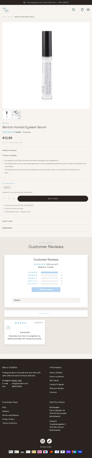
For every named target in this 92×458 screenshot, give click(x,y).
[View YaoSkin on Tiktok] (49, 441)
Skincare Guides (57, 388)
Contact (53, 392)
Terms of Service (9, 423)
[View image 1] (6, 114)
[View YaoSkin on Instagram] (42, 441)
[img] (20, 323)
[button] (8, 132)
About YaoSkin (56, 372)
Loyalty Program (57, 384)
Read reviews (27, 132)
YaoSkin (49, 447)
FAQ (4, 407)
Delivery (5, 411)
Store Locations (57, 376)
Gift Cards (54, 380)
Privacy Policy (8, 419)
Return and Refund (10, 415)
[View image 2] (16, 114)
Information (55, 367)
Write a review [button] (46, 289)
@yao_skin (17, 380)
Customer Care (9, 402)
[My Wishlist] (77, 10)
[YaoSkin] (5, 10)
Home (4, 17)
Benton (10, 17)
